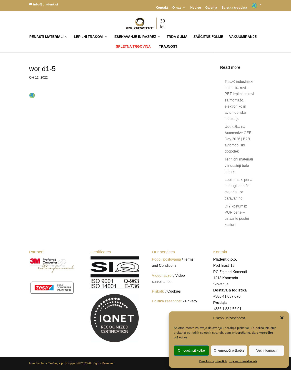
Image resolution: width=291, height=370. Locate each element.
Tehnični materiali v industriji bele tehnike (239, 165)
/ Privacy (190, 301)
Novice (195, 7)
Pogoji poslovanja (166, 259)
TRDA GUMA (177, 37)
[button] (282, 318)
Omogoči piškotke (191, 350)
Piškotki (158, 291)
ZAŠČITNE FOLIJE (208, 37)
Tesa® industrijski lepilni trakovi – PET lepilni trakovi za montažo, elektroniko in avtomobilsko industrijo (239, 100)
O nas (176, 7)
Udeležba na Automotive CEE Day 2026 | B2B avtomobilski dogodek (238, 139)
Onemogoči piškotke (229, 350)
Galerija (211, 7)
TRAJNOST (168, 46)
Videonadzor (162, 275)
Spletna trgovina (234, 7)
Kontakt (162, 7)
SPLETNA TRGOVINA (133, 46)
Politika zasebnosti (167, 301)
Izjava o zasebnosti (243, 361)
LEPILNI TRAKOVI (88, 37)
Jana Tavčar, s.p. (52, 363)
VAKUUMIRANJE (243, 37)
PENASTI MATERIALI (46, 37)
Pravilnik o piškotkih (213, 361)
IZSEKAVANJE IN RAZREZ (135, 37)
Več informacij (266, 350)
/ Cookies (173, 291)
